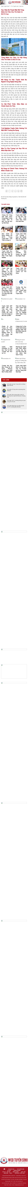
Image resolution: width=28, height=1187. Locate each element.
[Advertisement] (14, 1173)
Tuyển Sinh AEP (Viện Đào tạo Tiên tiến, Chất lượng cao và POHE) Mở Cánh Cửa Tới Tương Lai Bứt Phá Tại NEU (7, 310)
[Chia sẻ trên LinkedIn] (21, 191)
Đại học (21, 6)
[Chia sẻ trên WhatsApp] (6, 191)
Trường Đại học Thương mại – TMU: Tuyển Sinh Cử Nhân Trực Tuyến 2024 (21, 290)
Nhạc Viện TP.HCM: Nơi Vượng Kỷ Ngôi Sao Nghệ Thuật (21, 253)
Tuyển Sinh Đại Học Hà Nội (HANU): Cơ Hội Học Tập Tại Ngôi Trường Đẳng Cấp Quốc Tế (7, 272)
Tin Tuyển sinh (14, 6)
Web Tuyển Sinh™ (5, 6)
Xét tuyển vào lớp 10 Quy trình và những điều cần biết (16, 385)
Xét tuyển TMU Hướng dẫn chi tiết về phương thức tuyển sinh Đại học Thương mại (16, 396)
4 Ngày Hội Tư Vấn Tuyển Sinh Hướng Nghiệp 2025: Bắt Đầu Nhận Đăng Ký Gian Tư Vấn (21, 329)
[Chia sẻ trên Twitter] (12, 191)
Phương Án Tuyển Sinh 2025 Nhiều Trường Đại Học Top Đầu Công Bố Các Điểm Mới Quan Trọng (21, 350)
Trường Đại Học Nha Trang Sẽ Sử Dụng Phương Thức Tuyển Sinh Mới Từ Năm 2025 (7, 369)
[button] (2, 2)
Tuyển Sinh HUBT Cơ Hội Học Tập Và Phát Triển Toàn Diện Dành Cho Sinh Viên (21, 218)
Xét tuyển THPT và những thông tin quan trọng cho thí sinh (16, 401)
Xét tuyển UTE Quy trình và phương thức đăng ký (16, 390)
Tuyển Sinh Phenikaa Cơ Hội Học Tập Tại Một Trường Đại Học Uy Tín (7, 350)
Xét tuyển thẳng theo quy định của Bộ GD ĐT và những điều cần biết (15, 406)
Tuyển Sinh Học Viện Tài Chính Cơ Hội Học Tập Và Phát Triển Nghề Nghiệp (7, 254)
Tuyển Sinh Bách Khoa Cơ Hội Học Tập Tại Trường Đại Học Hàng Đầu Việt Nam (21, 369)
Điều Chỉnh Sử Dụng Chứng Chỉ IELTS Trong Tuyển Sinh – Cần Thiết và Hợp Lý (7, 237)
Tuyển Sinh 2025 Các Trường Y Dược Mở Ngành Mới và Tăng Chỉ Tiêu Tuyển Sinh (21, 237)
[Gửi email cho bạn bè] (15, 191)
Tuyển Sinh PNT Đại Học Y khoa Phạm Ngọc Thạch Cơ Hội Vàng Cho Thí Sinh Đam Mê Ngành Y (7, 291)
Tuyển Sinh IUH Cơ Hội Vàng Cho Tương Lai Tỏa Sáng (21, 271)
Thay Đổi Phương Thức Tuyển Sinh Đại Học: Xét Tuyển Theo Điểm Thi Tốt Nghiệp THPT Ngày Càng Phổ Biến (21, 310)
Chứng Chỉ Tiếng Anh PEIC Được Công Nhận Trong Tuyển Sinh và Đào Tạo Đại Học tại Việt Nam (7, 219)
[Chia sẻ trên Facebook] (9, 191)
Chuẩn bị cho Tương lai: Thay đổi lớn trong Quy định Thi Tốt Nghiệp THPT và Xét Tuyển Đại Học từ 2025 (7, 331)
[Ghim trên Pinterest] (18, 191)
